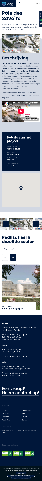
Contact (25, 420)
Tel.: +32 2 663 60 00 (11, 337)
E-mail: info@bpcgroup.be (15, 334)
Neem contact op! (20, 393)
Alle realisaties (10, 249)
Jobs (23, 413)
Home (4, 410)
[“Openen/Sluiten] (21, 3)
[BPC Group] (9, 3)
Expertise (5, 417)
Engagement (27, 410)
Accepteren (21, 473)
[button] (21, 188)
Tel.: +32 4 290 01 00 (11, 375)
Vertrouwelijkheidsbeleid (21, 478)
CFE (41, 14)
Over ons (5, 413)
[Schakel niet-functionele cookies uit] (40, 474)
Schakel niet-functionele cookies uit (21, 475)
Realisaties (6, 420)
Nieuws (24, 417)
